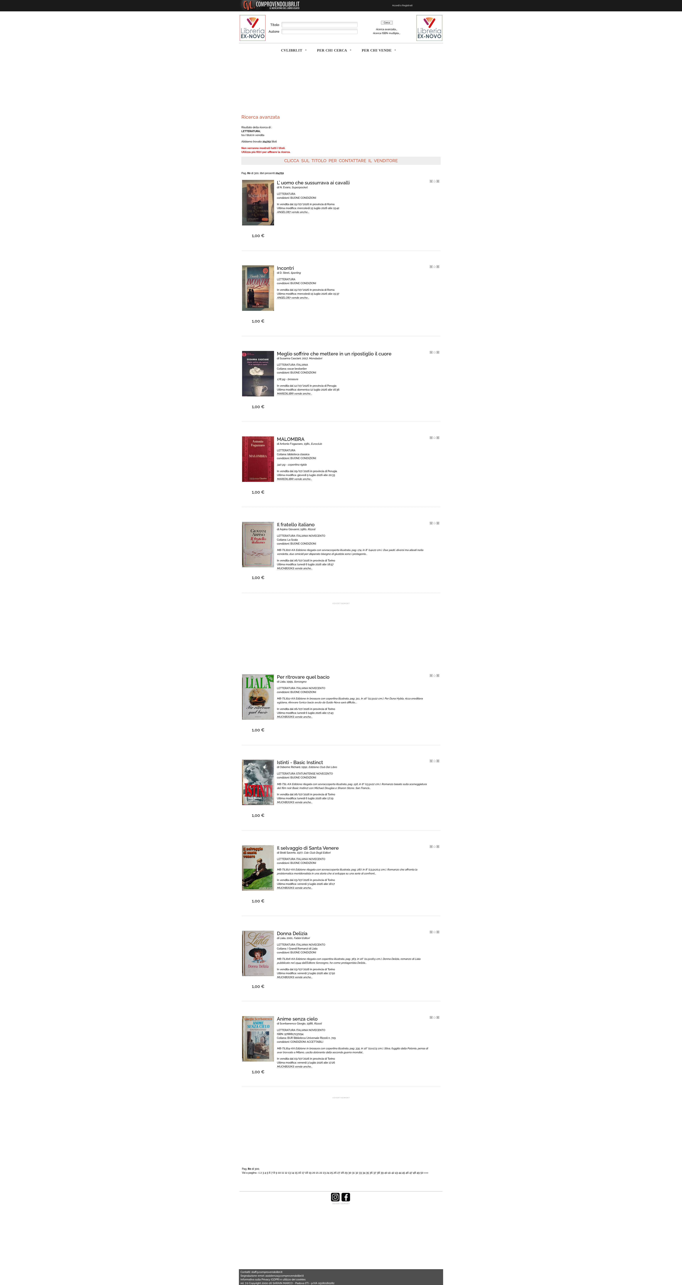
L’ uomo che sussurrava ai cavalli (313, 182)
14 (292, 1172)
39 (382, 1172)
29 (346, 1172)
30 (349, 1172)
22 (320, 1172)
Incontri (285, 268)
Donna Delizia (292, 933)
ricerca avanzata (386, 29)
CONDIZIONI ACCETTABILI (306, 1041)
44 (400, 1172)
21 (317, 1172)
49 (418, 1172)
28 (342, 1172)
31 (353, 1172)
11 (283, 1172)
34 (363, 1172)
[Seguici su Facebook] (345, 1200)
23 (324, 1172)
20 (313, 1172)
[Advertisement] (290, 86)
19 (310, 1172)
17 (303, 1172)
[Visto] (431, 181)
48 (414, 1172)
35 (367, 1172)
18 (306, 1172)
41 (389, 1172)
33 (360, 1172)
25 (331, 1172)
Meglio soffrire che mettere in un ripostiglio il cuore (334, 353)
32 (356, 1172)
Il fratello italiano (296, 524)
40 (385, 1172)
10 (279, 1172)
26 (335, 1172)
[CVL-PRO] (434, 181)
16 (299, 1172)
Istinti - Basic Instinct (300, 762)
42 (392, 1172)
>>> (426, 1172)
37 (374, 1172)
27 (338, 1172)
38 (378, 1172)
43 (396, 1172)
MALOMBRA (290, 439)
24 (327, 1172)
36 (371, 1172)
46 (407, 1172)
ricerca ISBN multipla (386, 33)
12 (286, 1172)
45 (403, 1172)
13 (289, 1172)
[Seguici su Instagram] (335, 1200)
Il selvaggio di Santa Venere (308, 848)
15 (296, 1172)
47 (410, 1172)
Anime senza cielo (297, 1019)
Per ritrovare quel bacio (303, 677)
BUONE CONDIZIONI (303, 197)
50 (421, 1172)
